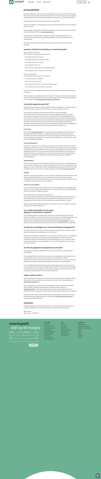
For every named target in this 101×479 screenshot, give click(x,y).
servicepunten (48, 330)
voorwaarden (64, 331)
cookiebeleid (65, 335)
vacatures (46, 324)
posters (80, 330)
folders (80, 333)
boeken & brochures (83, 326)
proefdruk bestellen (49, 328)
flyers (79, 331)
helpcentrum (47, 335)
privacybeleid (65, 333)
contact (38, 2)
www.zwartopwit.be (37, 132)
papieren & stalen (49, 326)
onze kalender (48, 337)
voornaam (11, 331)
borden (80, 337)
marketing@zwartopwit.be (31, 282)
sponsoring (64, 328)
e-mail (10, 337)
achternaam (27, 331)
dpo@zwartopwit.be (47, 32)
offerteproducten (49, 333)
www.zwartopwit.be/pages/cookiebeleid (47, 99)
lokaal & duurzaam (66, 330)
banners (80, 335)
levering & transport (49, 331)
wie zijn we (64, 326)
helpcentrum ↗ (47, 2)
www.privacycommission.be (64, 296)
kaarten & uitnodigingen (84, 328)
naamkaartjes (81, 324)
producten (31, 2)
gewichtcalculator (49, 339)
